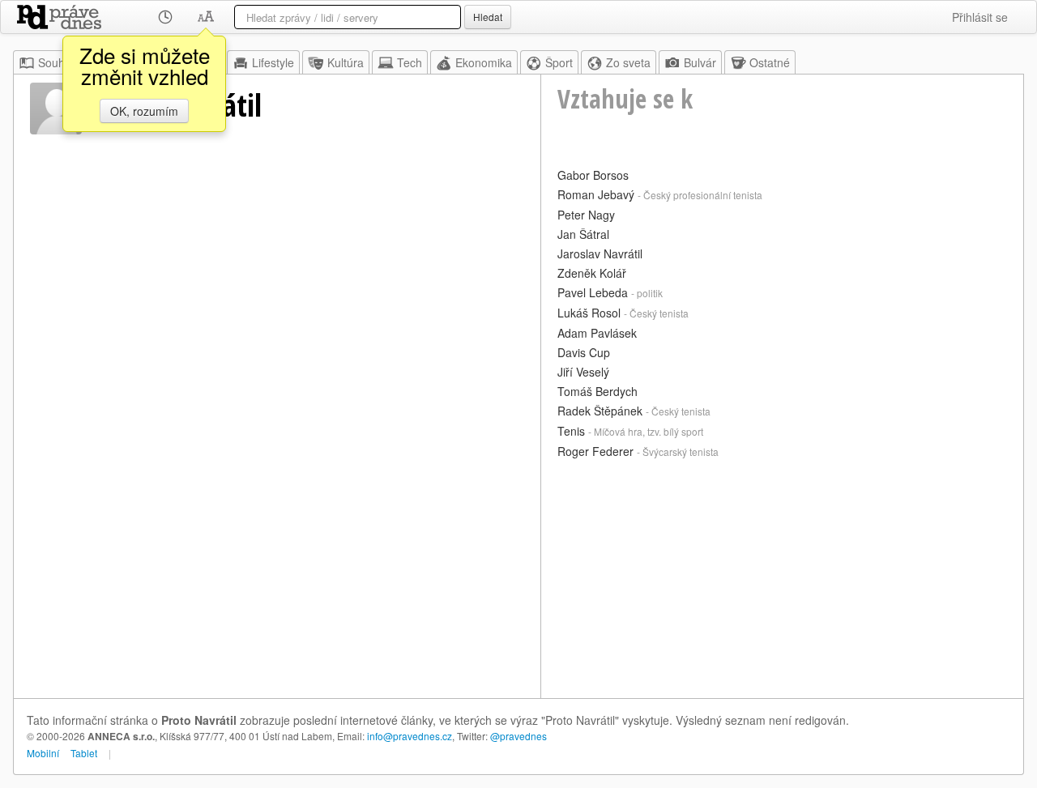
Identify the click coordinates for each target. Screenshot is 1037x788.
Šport (559, 62)
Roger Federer (595, 451)
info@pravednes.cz (409, 736)
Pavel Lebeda (592, 292)
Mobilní (43, 753)
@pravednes (518, 736)
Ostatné (769, 62)
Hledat (487, 16)
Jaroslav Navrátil (599, 253)
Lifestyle (273, 62)
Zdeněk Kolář (591, 273)
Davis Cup (583, 352)
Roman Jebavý (595, 194)
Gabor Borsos (593, 175)
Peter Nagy (586, 215)
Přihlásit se (980, 17)
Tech (409, 62)
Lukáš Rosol (589, 313)
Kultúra (345, 62)
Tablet (83, 753)
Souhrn (56, 62)
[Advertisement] (782, 576)
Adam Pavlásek (597, 333)
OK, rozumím (144, 111)
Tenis (571, 431)
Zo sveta (628, 62)
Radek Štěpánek (599, 411)
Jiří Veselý (583, 372)
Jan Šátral (583, 234)
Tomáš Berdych (597, 391)
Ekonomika (483, 62)
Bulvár (700, 62)
